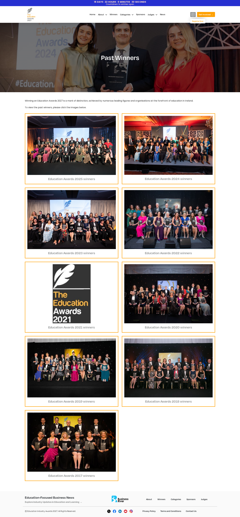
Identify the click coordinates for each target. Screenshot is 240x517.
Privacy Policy (149, 511)
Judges (151, 14)
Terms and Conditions (170, 511)
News (162, 14)
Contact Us (191, 511)
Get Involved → (206, 14)
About (101, 14)
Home (92, 14)
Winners (113, 14)
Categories (125, 14)
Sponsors (140, 14)
